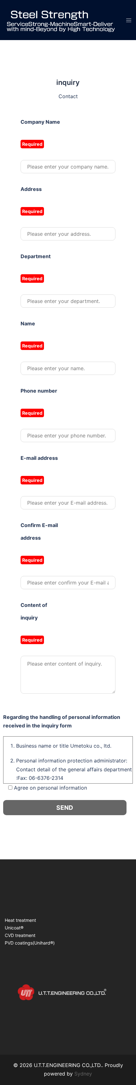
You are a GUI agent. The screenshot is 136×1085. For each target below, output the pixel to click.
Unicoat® (14, 927)
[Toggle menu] (128, 20)
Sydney (83, 1073)
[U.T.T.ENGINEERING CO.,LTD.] (61, 19)
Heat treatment (20, 920)
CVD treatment (20, 935)
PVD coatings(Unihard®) (30, 943)
